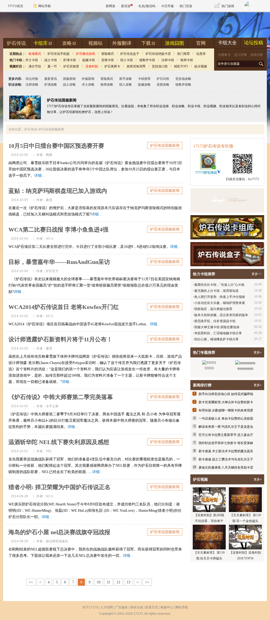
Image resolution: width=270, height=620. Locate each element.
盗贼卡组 (88, 60)
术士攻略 (88, 84)
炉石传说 (16, 43)
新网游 (110, 6)
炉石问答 (163, 79)
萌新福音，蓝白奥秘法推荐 (213, 309)
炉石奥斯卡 (112, 66)
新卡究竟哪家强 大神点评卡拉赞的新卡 (226, 402)
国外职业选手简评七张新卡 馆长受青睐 (226, 443)
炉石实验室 (71, 66)
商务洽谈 (136, 607)
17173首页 (15, 6)
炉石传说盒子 (129, 54)
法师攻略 (32, 84)
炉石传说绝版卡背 (158, 54)
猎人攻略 (125, 84)
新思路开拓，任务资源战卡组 (214, 321)
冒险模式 (107, 54)
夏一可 (52, 66)
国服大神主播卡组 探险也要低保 (216, 327)
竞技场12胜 (160, 66)
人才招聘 (106, 607)
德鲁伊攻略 (183, 84)
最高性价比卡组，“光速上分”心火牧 (219, 285)
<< (31, 582)
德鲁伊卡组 (147, 60)
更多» (258, 352)
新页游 (126, 6)
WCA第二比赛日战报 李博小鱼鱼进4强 (58, 229)
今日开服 (167, 6)
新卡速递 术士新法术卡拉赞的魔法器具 (226, 451)
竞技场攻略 (183, 79)
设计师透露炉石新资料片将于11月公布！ (60, 339)
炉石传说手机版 (58, 54)
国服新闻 (69, 79)
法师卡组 (167, 60)
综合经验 (32, 79)
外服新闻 (88, 79)
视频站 (95, 43)
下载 (146, 43)
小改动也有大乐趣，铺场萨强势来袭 (219, 303)
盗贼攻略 (144, 84)
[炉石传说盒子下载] (227, 254)
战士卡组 (50, 60)
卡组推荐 (144, 79)
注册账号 (224, 55)
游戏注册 (256, 55)
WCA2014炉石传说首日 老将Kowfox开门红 (63, 307)
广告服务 (121, 607)
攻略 (67, 43)
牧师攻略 (106, 84)
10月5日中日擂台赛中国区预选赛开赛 (56, 145)
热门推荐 (183, 54)
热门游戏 (227, 6)
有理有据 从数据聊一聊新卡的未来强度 (226, 410)
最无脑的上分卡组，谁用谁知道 (216, 291)
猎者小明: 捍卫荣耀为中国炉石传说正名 (59, 487)
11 (108, 582)
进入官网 (240, 55)
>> (147, 582)
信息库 (201, 54)
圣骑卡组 (107, 60)
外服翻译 (121, 43)
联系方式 (151, 607)
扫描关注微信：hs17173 (242, 179)
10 (98, 582)
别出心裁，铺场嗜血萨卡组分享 (216, 339)
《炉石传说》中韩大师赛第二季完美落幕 (60, 397)
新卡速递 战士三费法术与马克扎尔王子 (226, 459)
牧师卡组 (186, 60)
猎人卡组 (126, 60)
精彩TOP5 (181, 66)
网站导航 (44, 6)
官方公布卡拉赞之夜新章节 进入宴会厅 (226, 435)
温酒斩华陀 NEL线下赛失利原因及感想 (58, 442)
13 (128, 582)
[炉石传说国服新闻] (25, 118)
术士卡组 (31, 60)
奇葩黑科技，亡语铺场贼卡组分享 (218, 333)
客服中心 (166, 607)
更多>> (257, 274)
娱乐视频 (200, 66)
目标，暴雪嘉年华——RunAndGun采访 (59, 262)
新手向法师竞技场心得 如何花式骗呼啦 (226, 394)
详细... (39, 176)
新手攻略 (125, 79)
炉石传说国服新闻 (165, 145)
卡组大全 (227, 42)
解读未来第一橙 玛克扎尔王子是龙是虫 (226, 427)
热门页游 (186, 6)
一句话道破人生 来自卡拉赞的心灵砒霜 (226, 418)
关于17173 (90, 607)
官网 (201, 43)
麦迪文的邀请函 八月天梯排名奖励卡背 (226, 467)
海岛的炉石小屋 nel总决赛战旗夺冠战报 (59, 532)
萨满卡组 (69, 60)
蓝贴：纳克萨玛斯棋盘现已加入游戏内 (57, 191)
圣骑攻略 (163, 84)
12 (118, 582)
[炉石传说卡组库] (227, 200)
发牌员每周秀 (136, 66)
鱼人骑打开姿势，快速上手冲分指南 (219, 297)
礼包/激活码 (146, 6)
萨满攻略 (50, 84)
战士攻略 (69, 84)
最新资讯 (50, 79)
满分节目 (34, 66)
